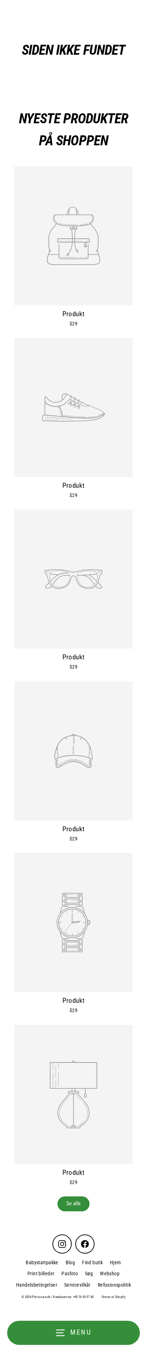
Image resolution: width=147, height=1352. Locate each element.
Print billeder (40, 1273)
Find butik (92, 1262)
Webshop (110, 1273)
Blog (70, 1262)
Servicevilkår (77, 1285)
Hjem (115, 1262)
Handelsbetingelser (36, 1285)
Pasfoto (69, 1273)
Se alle (73, 1203)
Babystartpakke (42, 1262)
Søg (89, 1273)
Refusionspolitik (114, 1285)
